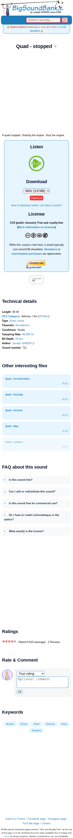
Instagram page (57, 818)
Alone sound (16, 320)
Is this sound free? (20, 479)
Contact (46, 823)
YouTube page (30, 823)
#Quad (23, 724)
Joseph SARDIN (21, 343)
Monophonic (22, 325)
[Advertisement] (36, 92)
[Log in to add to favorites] (55, 47)
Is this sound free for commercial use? (33, 503)
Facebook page (37, 818)
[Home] (36, 8)
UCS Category (10, 316)
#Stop (64, 724)
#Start (37, 724)
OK (20, 691)
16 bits (19, 338)
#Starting (50, 724)
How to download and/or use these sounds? (36, 205)
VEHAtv (43, 316)
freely (7, 836)
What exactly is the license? (26, 531)
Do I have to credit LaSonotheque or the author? (31, 517)
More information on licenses (36, 227)
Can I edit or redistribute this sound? (32, 491)
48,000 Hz (28, 334)
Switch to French (15, 818)
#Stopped (36, 730)
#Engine (10, 724)
